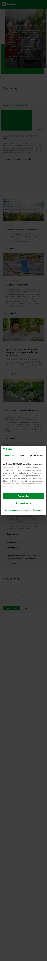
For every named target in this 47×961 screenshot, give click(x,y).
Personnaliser (22, 503)
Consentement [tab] (9, 455)
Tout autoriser (23, 496)
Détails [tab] (22, 455)
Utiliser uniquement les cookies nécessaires (23, 510)
